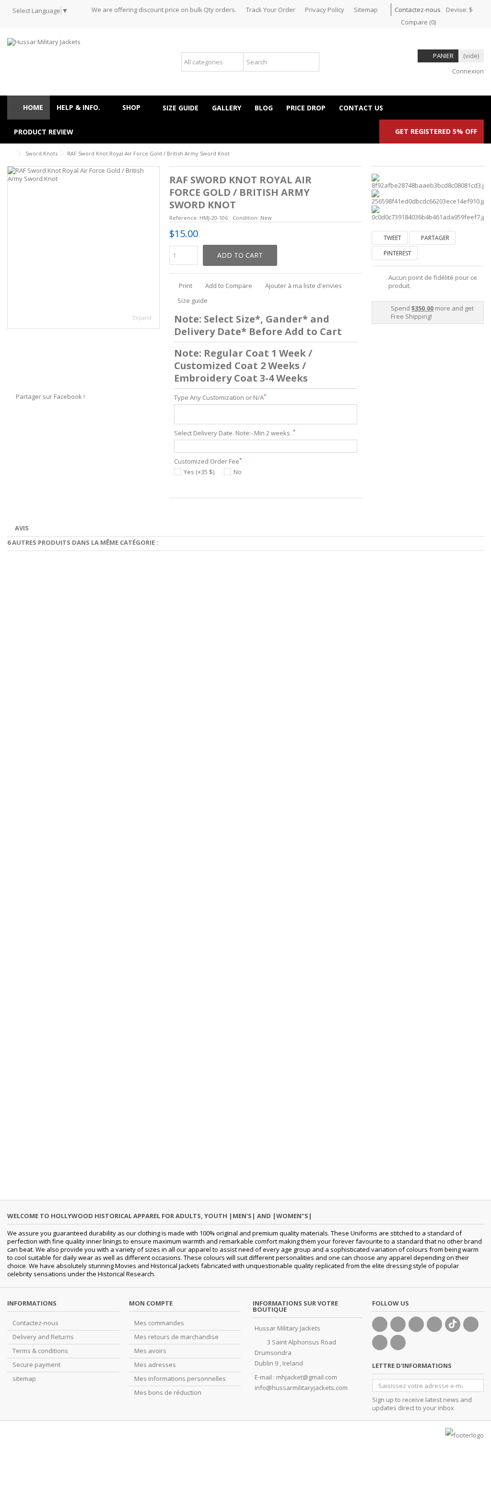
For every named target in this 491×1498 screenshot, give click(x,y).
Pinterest (396, 253)
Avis (22, 528)
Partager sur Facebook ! (50, 396)
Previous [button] (12, 247)
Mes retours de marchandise (176, 1337)
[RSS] (398, 1342)
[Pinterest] (471, 1324)
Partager (434, 238)
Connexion (467, 71)
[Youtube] (434, 1324)
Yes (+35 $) (199, 472)
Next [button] (154, 247)
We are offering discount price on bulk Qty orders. (164, 9)
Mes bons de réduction (167, 1393)
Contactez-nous (418, 9)
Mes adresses (155, 1365)
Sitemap (366, 9)
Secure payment (36, 1365)
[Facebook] (379, 1324)
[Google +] (416, 1324)
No (238, 472)
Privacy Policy (324, 9)
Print (184, 285)
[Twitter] (398, 1324)
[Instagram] (379, 1342)
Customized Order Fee (208, 461)
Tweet (391, 238)
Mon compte (151, 1303)
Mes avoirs (150, 1351)
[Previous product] (480, 152)
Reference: (183, 217)
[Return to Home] (10, 154)
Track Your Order (270, 9)
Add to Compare (228, 285)
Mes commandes (159, 1323)
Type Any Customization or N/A (220, 398)
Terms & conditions (40, 1351)
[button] (136, 108)
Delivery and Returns (43, 1337)
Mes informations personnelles (180, 1379)
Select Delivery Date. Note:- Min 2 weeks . (234, 433)
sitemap (24, 1379)
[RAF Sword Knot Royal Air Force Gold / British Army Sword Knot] (83, 247)
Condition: (246, 217)
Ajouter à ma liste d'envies (303, 285)
